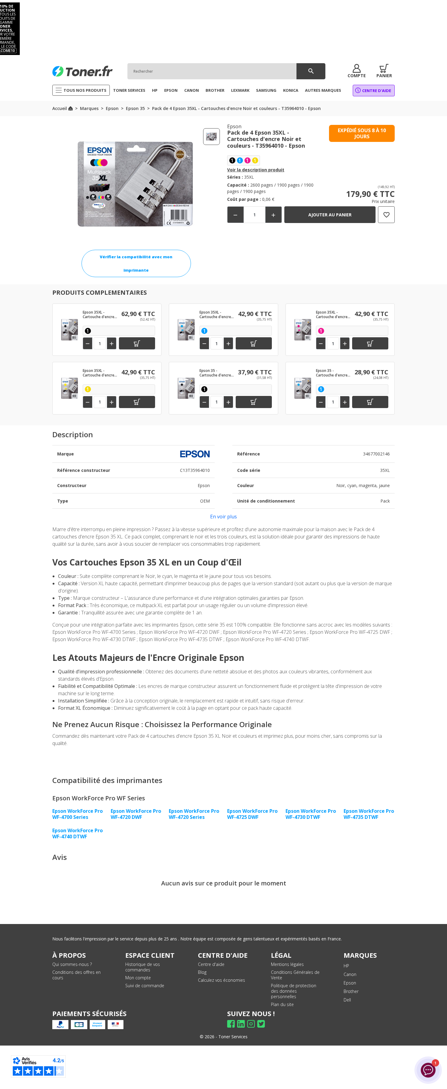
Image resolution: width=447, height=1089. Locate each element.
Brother (351, 991)
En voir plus (223, 517)
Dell (347, 1000)
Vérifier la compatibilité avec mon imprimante (136, 263)
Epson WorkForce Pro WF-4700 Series (77, 814)
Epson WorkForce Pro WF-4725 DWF (252, 814)
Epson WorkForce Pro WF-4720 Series (194, 814)
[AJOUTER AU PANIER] (137, 343)
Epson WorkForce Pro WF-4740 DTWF (77, 833)
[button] (356, 71)
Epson (350, 983)
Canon (350, 974)
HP (346, 966)
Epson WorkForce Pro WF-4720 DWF (136, 814)
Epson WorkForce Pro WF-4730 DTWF (311, 814)
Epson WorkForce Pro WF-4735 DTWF (369, 814)
